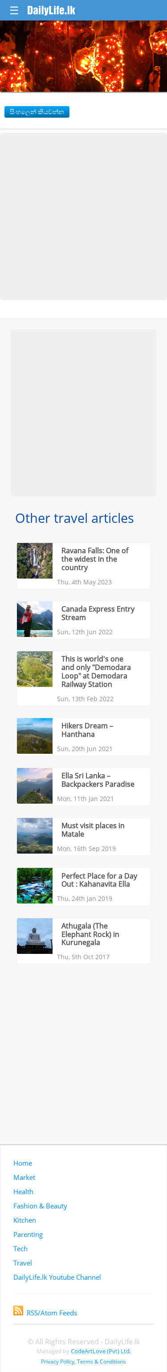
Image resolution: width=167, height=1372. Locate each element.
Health (23, 1191)
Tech (20, 1248)
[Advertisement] (83, 216)
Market (24, 1177)
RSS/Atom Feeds (52, 1312)
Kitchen (24, 1220)
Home (22, 1162)
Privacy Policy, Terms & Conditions (83, 1361)
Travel (22, 1262)
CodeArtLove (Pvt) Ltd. (101, 1351)
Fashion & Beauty (40, 1205)
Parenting (28, 1234)
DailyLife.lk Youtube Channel (57, 1277)
